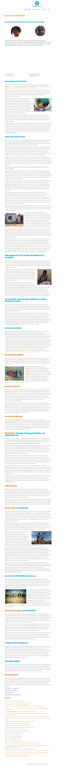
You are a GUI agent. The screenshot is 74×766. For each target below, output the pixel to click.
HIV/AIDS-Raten (24, 232)
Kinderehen (10, 433)
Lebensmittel (23, 349)
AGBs (41, 764)
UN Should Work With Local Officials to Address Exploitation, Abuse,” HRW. (17, 723)
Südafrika (11, 86)
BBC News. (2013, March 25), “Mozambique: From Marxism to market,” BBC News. (19, 702)
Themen (44, 9)
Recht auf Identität (13, 611)
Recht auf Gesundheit (14, 355)
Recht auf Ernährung (14, 416)
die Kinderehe (23, 243)
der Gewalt (24, 290)
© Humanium (28, 764)
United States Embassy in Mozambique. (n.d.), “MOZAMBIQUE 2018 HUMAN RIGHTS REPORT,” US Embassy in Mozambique (26, 752)
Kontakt (37, 764)
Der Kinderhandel (8, 562)
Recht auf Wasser (12, 386)
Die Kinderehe (8, 438)
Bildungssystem (27, 214)
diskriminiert (7, 262)
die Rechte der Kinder (45, 131)
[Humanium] (37, 4)
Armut (20, 148)
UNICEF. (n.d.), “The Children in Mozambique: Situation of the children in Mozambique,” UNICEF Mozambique (23, 743)
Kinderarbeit (10, 508)
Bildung (34, 180)
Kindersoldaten (11, 675)
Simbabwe (20, 86)
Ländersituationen (36, 9)
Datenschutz (45, 764)
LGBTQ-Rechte (11, 486)
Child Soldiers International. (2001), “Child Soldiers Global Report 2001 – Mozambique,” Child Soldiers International (24, 706)
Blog (49, 9)
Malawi (15, 86)
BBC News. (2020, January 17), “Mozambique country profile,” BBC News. (17, 704)
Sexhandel (32, 512)
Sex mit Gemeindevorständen (32, 349)
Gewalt (11, 112)
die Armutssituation (32, 304)
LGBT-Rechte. (37, 490)
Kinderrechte (27, 9)
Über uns (34, 764)
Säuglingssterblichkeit (27, 173)
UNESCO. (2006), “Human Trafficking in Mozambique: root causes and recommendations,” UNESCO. (22, 754)
